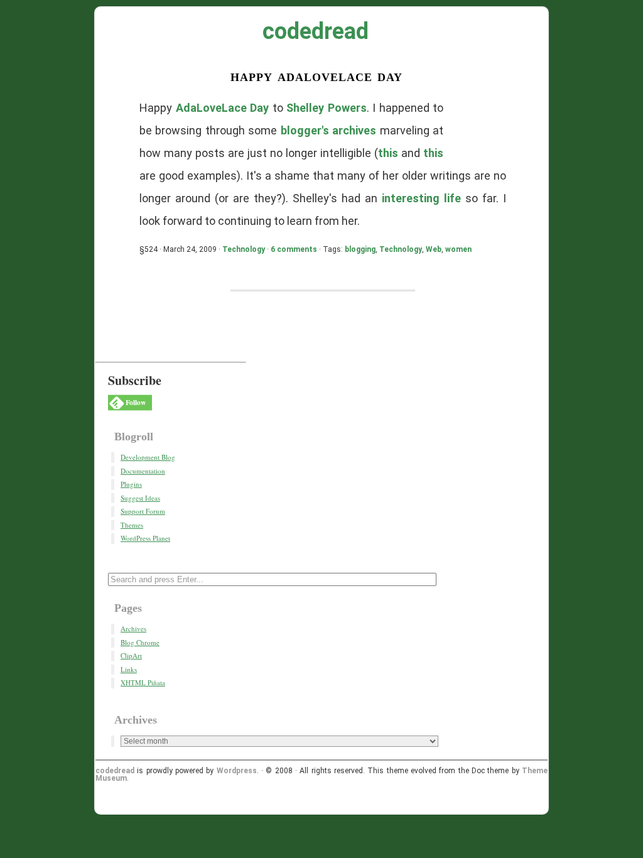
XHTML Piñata (143, 682)
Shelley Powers (326, 107)
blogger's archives (328, 130)
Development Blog (148, 457)
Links (129, 669)
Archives (133, 628)
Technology (243, 249)
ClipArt (131, 655)
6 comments (294, 249)
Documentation (143, 470)
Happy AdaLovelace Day (316, 76)
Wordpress (237, 770)
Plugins (131, 484)
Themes (132, 524)
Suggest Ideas (140, 497)
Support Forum (143, 511)
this (388, 153)
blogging (360, 249)
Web (433, 249)
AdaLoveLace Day (222, 107)
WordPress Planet (145, 538)
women (458, 249)
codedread (315, 31)
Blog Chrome (140, 642)
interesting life (421, 198)
